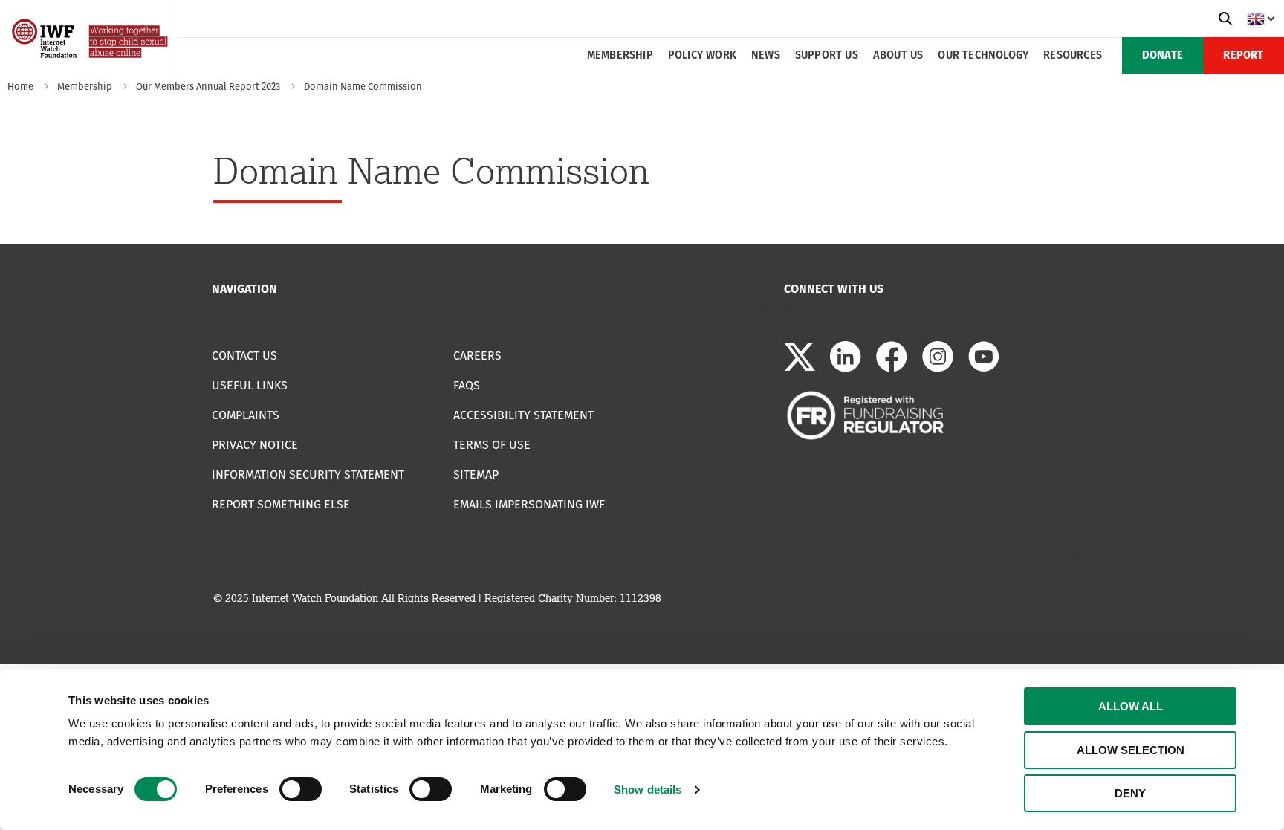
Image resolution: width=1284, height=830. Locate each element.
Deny (1130, 793)
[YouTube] (983, 368)
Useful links (250, 385)
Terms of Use (492, 445)
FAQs (466, 385)
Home (20, 86)
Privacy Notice (255, 445)
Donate (1162, 56)
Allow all (1130, 706)
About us (898, 56)
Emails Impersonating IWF (529, 504)
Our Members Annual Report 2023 (208, 86)
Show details (647, 789)
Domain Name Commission (363, 86)
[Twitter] (799, 368)
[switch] (300, 789)
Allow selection (1130, 750)
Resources (1072, 56)
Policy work (702, 56)
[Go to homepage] (91, 69)
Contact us (244, 355)
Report (1243, 56)
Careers (477, 355)
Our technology (983, 56)
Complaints (245, 415)
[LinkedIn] (845, 368)
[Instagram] (937, 368)
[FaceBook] (891, 368)
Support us (826, 56)
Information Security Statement (308, 474)
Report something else (281, 504)
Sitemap (476, 474)
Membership (620, 56)
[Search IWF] (1225, 18)
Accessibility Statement (523, 415)
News (765, 56)
